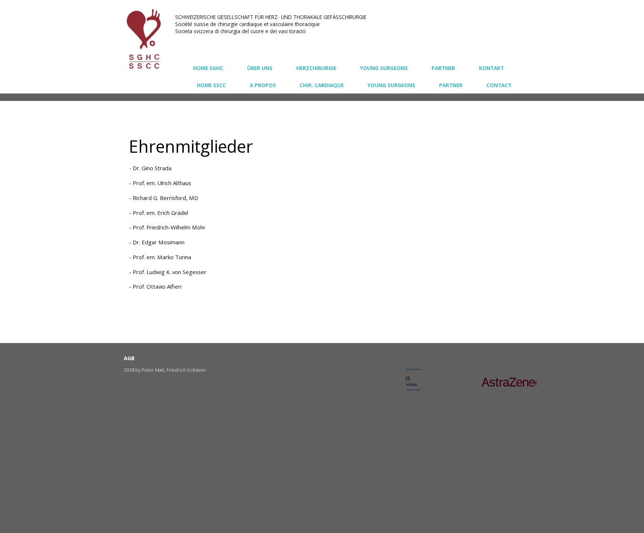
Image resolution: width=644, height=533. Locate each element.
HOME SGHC (208, 68)
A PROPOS (263, 85)
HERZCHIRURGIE (316, 68)
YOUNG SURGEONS (384, 68)
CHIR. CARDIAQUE (322, 85)
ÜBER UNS (259, 68)
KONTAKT (491, 68)
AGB (129, 358)
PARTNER (443, 68)
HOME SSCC (211, 85)
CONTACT (498, 85)
